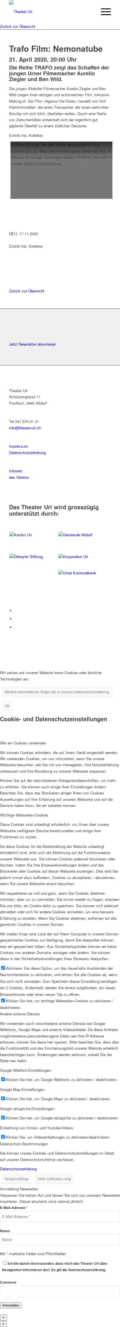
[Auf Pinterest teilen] (12, 272)
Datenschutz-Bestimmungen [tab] (24, 1143)
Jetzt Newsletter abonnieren (32, 344)
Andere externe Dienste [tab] (20, 1014)
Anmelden (10, 1305)
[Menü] (103, 11)
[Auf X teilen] (12, 259)
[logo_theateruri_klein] (50, 11)
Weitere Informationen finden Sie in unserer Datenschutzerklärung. (57, 691)
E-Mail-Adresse (14, 1207)
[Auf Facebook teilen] (12, 252)
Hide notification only (54, 1178)
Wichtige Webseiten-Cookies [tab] (24, 815)
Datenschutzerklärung (18, 1168)
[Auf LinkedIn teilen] (12, 265)
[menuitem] (103, 11)
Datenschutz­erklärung (27, 452)
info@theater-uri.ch (25, 428)
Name (5, 1230)
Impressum (18, 446)
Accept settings (17, 1178)
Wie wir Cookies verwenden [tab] (23, 743)
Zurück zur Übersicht (17, 26)
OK (7, 705)
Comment (8, 1282)
